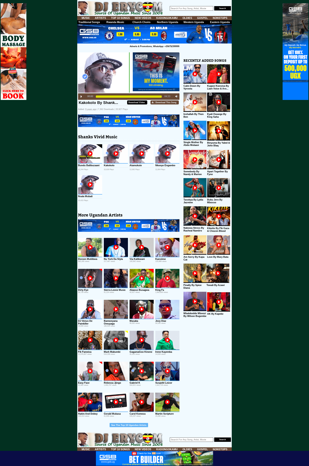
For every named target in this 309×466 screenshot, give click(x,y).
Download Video (136, 102)
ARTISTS (100, 18)
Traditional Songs (89, 22)
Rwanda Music (115, 22)
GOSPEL (202, 18)
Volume (175, 96)
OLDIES (187, 18)
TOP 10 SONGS (120, 18)
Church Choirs (141, 22)
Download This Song (165, 102)
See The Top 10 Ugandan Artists (128, 425)
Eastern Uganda (220, 22)
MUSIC (86, 18)
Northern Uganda (167, 22)
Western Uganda (193, 22)
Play (81, 96)
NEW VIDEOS (143, 18)
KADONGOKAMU (167, 18)
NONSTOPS (220, 18)
